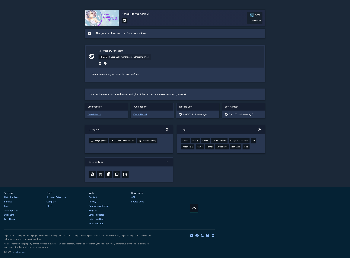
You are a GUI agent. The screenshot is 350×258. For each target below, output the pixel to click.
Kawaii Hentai (94, 114)
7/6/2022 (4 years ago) (241, 114)
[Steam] (197, 235)
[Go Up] (194, 208)
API (133, 197)
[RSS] (202, 235)
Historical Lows (11, 197)
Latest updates (96, 215)
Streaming (9, 215)
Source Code (137, 201)
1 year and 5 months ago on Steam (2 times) (129, 57)
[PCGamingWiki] (108, 174)
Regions (93, 210)
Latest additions (97, 219)
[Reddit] (213, 235)
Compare (51, 201)
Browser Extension (56, 197)
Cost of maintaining (99, 206)
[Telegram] (191, 235)
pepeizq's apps (19, 252)
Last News (9, 219)
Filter (49, 206)
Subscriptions (11, 210)
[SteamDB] (92, 174)
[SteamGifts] (116, 174)
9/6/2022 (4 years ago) (195, 114)
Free (6, 206)
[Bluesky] (207, 235)
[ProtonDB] (100, 174)
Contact (93, 197)
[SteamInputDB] (125, 174)
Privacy (92, 201)
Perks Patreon (96, 223)
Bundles (8, 201)
